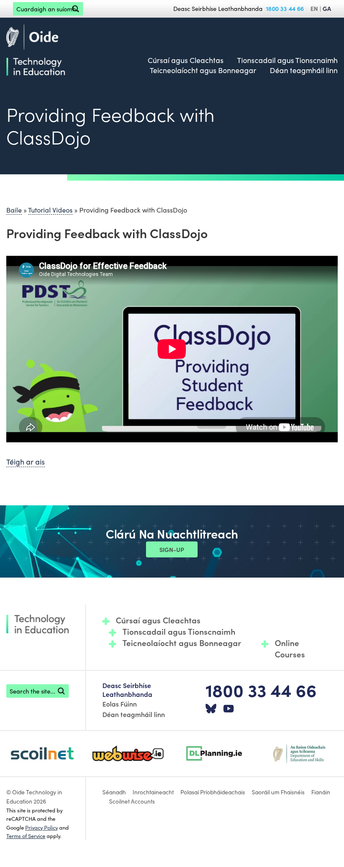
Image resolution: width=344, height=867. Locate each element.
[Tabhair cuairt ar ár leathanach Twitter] (211, 709)
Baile (14, 209)
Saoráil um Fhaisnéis (278, 792)
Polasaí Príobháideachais (212, 792)
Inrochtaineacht (153, 792)
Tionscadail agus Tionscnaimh (287, 60)
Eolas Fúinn (119, 703)
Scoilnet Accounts (132, 801)
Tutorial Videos (50, 209)
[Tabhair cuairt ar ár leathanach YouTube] (228, 709)
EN (314, 8)
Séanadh (114, 792)
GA (327, 8)
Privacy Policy (41, 827)
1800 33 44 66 (285, 8)
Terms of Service (25, 835)
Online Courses (290, 648)
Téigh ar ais (25, 461)
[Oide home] (35, 48)
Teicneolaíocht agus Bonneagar (203, 70)
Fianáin (320, 792)
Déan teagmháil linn (304, 70)
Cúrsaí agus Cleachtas (186, 60)
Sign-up (171, 549)
